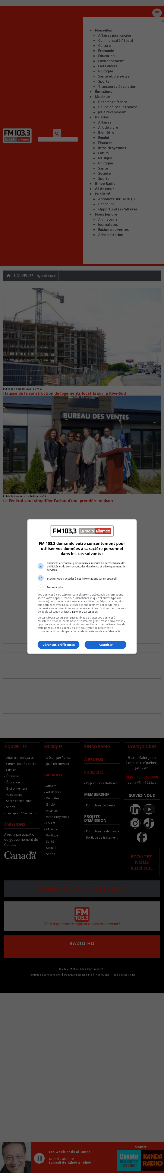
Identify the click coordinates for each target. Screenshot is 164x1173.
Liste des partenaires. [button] (85, 611)
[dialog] (82, 586)
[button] (82, 587)
